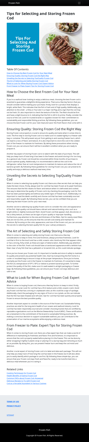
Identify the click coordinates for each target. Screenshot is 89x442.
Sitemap (10, 415)
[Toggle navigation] (79, 3)
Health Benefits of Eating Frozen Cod (22, 375)
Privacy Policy (14, 406)
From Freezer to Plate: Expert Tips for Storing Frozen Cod (30, 86)
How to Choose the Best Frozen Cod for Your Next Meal (29, 73)
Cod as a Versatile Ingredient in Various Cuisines (26, 383)
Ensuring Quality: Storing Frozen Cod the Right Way (28, 75)
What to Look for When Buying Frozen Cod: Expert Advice (30, 83)
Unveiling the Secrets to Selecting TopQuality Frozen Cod (30, 78)
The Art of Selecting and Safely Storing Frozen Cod (27, 81)
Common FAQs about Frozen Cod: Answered (25, 378)
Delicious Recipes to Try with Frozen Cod (23, 381)
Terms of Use (13, 401)
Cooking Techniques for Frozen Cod (21, 373)
